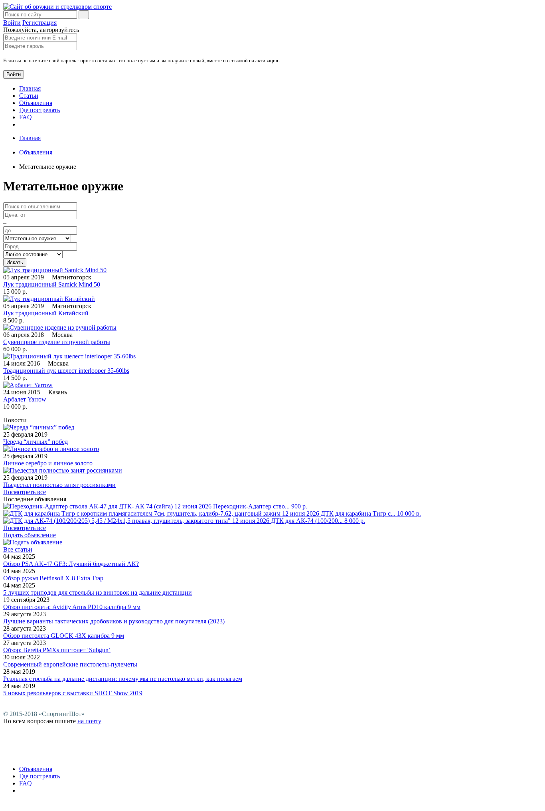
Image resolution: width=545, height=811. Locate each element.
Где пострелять (39, 110)
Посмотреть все (24, 492)
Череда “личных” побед (35, 441)
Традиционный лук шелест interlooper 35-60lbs (66, 370)
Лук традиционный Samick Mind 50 (51, 284)
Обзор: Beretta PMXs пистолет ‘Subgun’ (57, 650)
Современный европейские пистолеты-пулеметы (70, 664)
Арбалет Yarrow (24, 399)
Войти (12, 22)
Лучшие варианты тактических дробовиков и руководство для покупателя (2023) (114, 621)
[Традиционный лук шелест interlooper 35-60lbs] (69, 356)
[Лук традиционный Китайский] (49, 298)
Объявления (35, 102)
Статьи (28, 95)
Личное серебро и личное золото (48, 463)
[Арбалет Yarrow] (28, 385)
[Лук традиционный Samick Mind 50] (55, 270)
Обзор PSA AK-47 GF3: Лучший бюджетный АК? (71, 563)
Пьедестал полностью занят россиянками (59, 484)
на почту (89, 721)
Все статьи (17, 549)
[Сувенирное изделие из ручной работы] (60, 327)
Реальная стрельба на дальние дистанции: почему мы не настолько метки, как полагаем (122, 678)
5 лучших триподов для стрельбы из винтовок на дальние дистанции (97, 592)
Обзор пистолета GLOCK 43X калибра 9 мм (63, 635)
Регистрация (39, 22)
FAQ (25, 117)
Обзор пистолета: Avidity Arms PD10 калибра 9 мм (71, 606)
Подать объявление (29, 535)
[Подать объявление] (32, 542)
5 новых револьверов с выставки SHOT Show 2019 (72, 693)
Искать (14, 262)
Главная (30, 88)
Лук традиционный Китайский (46, 313)
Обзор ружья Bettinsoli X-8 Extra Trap (53, 578)
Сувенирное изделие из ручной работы (56, 341)
